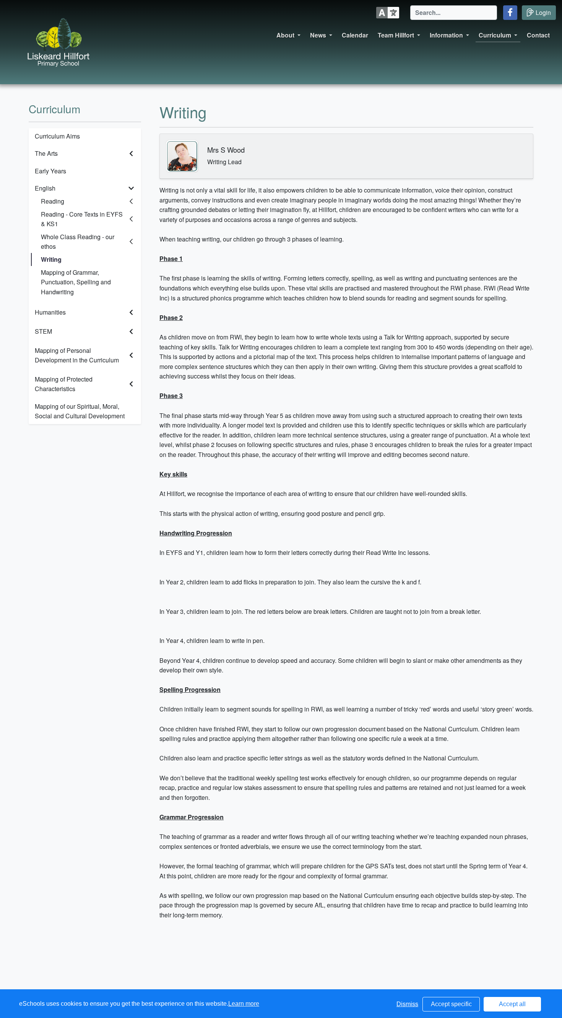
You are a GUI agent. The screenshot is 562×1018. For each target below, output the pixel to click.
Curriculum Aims (57, 136)
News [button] (318, 35)
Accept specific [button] (451, 1004)
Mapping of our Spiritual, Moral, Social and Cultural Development (80, 411)
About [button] (285, 35)
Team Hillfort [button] (396, 35)
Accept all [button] (512, 1004)
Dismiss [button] (407, 1004)
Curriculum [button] (495, 35)
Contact (538, 35)
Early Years (50, 170)
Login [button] (543, 12)
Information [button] (446, 35)
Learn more (243, 1003)
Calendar (355, 35)
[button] (510, 12)
